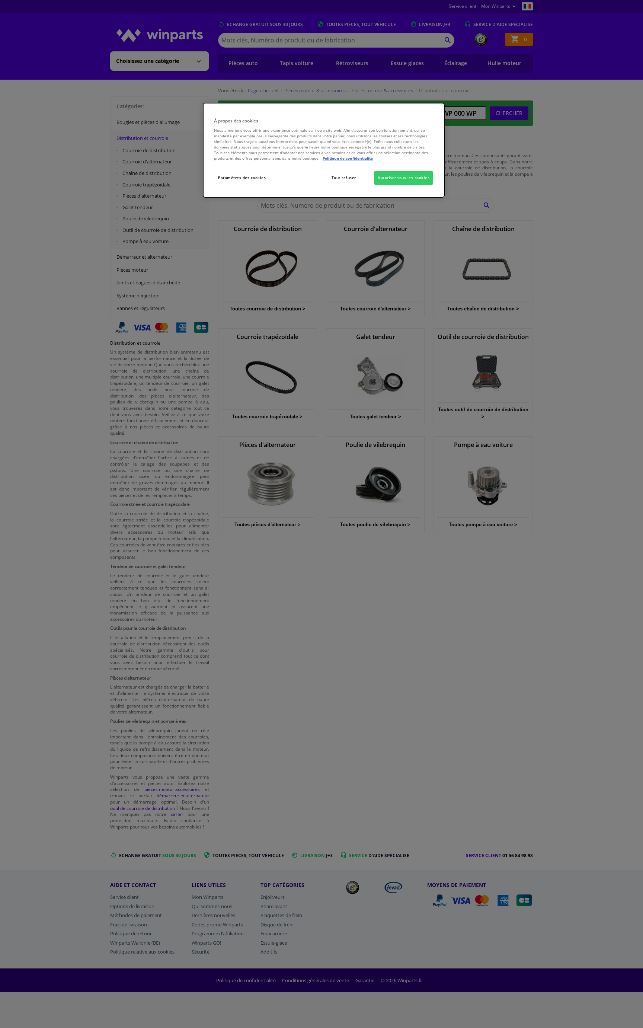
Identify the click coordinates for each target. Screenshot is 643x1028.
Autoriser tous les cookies (403, 177)
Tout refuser (344, 177)
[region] (324, 150)
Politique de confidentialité (348, 158)
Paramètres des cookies (242, 177)
